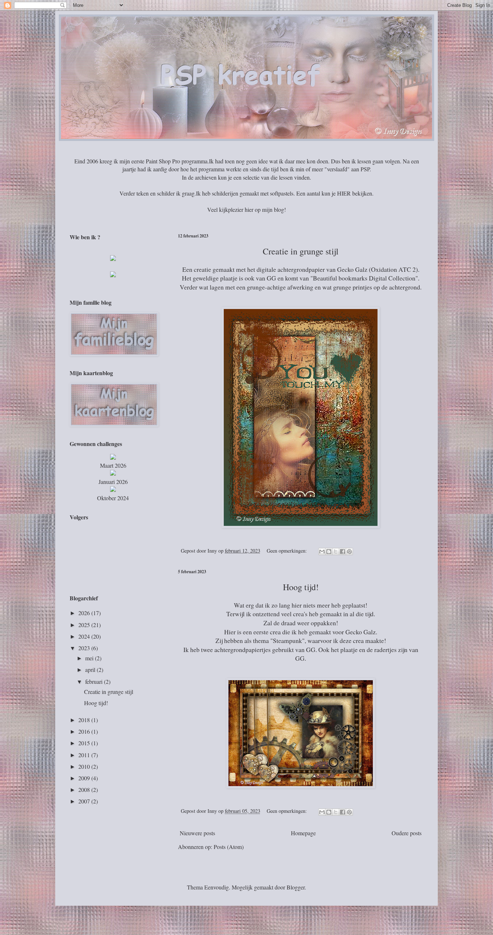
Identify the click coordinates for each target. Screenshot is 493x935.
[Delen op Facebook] (342, 551)
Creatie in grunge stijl (108, 691)
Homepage (303, 833)
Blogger (296, 887)
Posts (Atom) (229, 846)
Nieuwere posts (197, 833)
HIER (344, 193)
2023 (84, 648)
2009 (84, 778)
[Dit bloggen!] (328, 551)
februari (94, 681)
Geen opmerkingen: (287, 550)
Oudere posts (407, 833)
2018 (84, 720)
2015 (84, 743)
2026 (84, 613)
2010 (84, 766)
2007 (84, 801)
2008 (84, 789)
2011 (84, 755)
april (91, 669)
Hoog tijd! (96, 703)
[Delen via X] (335, 551)
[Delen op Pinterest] (349, 551)
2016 (84, 731)
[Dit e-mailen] (322, 551)
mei (90, 658)
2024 (84, 636)
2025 (84, 625)
